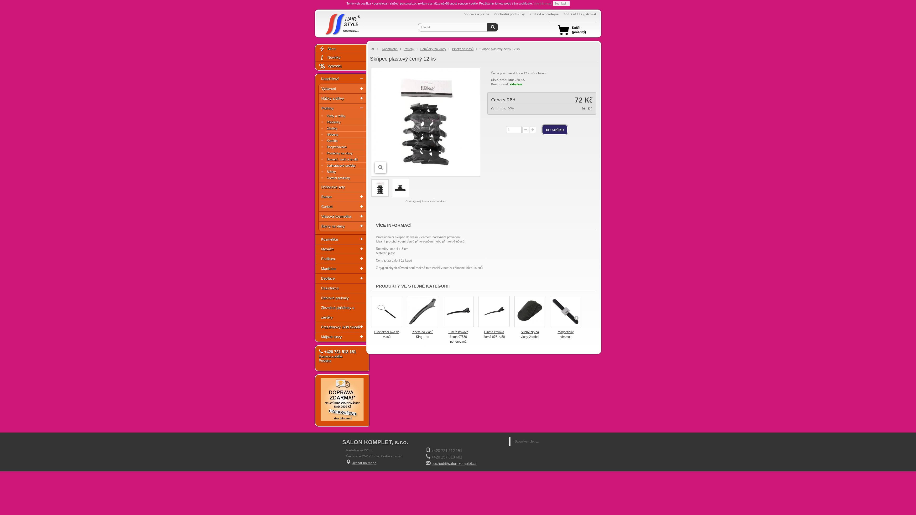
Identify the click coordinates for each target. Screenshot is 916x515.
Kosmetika (329, 239)
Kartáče (332, 141)
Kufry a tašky (336, 116)
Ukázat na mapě (364, 463)
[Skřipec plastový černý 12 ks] (380, 188)
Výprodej (334, 66)
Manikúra (328, 269)
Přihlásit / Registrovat (579, 14)
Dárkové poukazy (335, 298)
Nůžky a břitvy (332, 98)
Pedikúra (328, 259)
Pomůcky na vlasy (340, 153)
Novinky (334, 57)
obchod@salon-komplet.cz (454, 464)
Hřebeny (332, 134)
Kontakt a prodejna (544, 14)
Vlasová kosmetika (336, 216)
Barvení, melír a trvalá (342, 159)
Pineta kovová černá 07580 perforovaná (458, 336)
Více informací (542, 3)
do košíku (555, 129)
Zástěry (332, 128)
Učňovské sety (333, 187)
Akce (332, 49)
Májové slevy (331, 337)
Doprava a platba (476, 14)
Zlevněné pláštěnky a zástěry (337, 312)
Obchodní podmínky (509, 14)
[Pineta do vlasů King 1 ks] (422, 311)
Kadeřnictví (330, 79)
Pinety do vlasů (463, 49)
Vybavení (328, 89)
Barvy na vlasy (333, 226)
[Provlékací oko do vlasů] (386, 311)
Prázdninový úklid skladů (340, 327)
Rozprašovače (337, 147)
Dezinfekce (330, 288)
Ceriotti (326, 207)
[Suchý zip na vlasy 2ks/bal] (529, 311)
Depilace (328, 278)
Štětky (331, 172)
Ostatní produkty (338, 178)
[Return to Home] (372, 49)
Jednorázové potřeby (341, 165)
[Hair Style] (342, 23)
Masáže (327, 249)
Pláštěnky (334, 122)
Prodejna (325, 360)
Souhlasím (561, 3)
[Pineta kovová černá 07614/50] (494, 311)
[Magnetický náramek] (565, 311)
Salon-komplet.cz (527, 441)
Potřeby (327, 108)
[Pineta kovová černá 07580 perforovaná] (458, 311)
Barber (326, 197)
